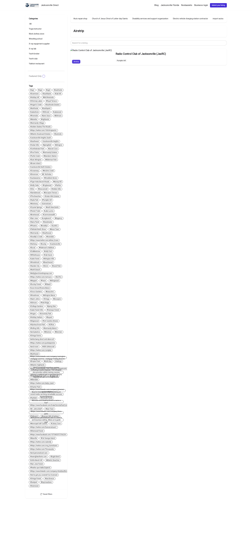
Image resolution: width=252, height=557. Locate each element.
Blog (156, 5)
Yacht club (33, 59)
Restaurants (186, 5)
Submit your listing (218, 5)
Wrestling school (35, 39)
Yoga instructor (35, 29)
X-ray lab (32, 49)
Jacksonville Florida (170, 5)
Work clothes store (36, 34)
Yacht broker (34, 54)
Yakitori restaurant (36, 64)
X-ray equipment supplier (39, 44)
